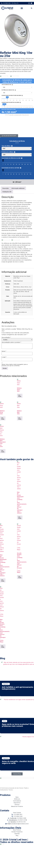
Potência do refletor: (8, 152)
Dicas (4, 721)
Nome (4, 351)
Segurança (6, 684)
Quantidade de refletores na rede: (12, 158)
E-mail (4, 357)
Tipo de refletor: (7, 146)
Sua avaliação (6, 337)
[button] (22, 8)
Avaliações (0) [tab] (6, 191)
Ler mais (19, 395)
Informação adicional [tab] (18, 188)
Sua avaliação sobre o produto (11, 342)
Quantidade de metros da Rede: (11, 167)
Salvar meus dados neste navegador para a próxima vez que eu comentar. (15, 365)
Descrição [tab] (5, 188)
